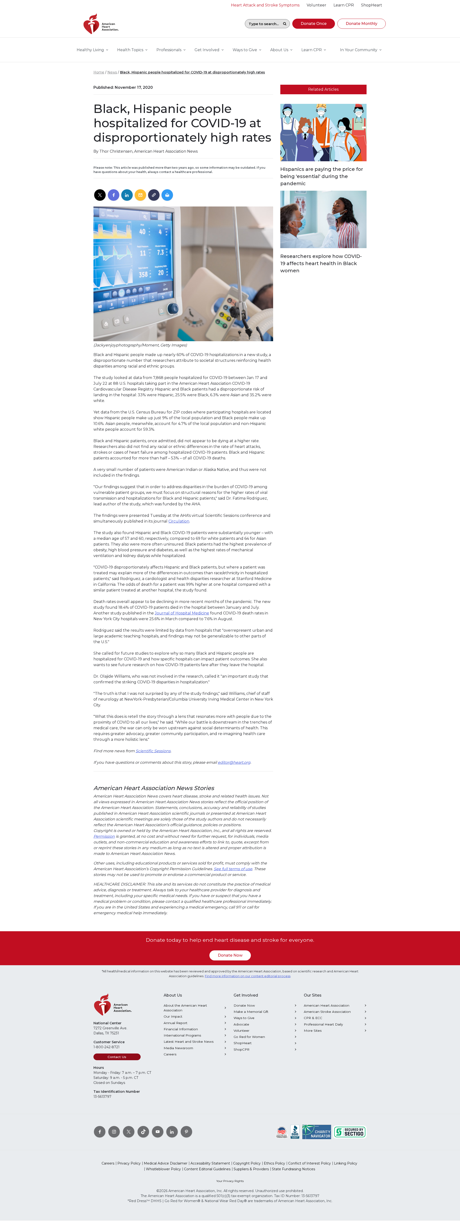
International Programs (182, 1035)
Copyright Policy (247, 1163)
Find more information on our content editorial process (247, 976)
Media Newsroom (178, 1048)
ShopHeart (243, 1043)
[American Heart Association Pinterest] (186, 1132)
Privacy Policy (129, 1163)
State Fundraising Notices (293, 1169)
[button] (313, 24)
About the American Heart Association (185, 1007)
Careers (170, 1054)
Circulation (178, 521)
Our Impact (173, 1016)
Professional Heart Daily (323, 1024)
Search (285, 23)
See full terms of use (233, 869)
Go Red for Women (249, 1037)
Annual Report (175, 1023)
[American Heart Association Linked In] (172, 1132)
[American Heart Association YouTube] (157, 1132)
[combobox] (262, 23)
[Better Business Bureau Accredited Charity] (295, 1132)
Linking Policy (345, 1163)
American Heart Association (326, 1005)
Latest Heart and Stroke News (188, 1041)
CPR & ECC (313, 1018)
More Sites (313, 1030)
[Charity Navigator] (316, 1132)
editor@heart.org (234, 762)
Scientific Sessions (153, 751)
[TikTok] (143, 1132)
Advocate (241, 1024)
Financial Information (181, 1029)
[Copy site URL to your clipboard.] (154, 195)
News (112, 72)
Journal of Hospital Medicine (182, 613)
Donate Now (230, 955)
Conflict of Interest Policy (309, 1163)
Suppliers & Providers (251, 1169)
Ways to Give (244, 1018)
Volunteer (241, 1030)
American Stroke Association (327, 1012)
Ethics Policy (274, 1163)
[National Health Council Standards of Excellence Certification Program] (282, 1132)
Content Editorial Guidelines (207, 1169)
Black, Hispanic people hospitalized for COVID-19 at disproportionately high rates (192, 72)
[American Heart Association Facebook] (99, 1132)
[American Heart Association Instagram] (114, 1132)
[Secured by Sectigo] (350, 1132)
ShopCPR (241, 1049)
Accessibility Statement (210, 1163)
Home (98, 72)
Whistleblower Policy (163, 1169)
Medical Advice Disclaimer (165, 1163)
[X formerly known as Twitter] (128, 1132)
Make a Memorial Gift (251, 1012)
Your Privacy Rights (230, 1181)
